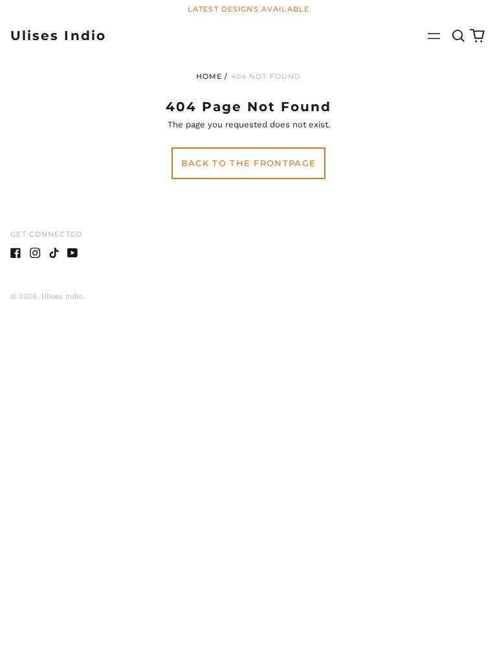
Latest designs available (248, 9)
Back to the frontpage (248, 163)
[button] (457, 36)
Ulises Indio (57, 35)
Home (209, 76)
